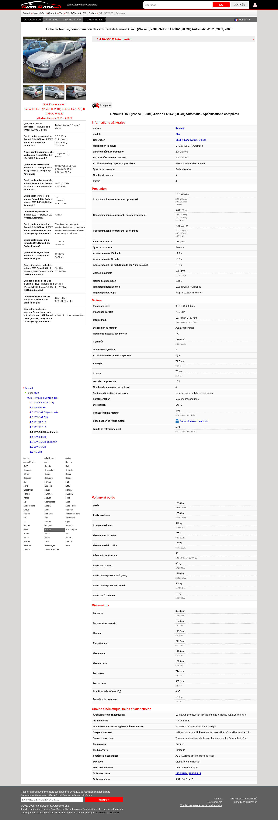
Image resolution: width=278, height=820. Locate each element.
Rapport (104, 799)
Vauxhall (27, 545)
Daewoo (27, 478)
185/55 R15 (195, 773)
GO (221, 4)
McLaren (48, 514)
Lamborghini (29, 506)
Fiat (67, 482)
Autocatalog (39, 13)
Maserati (69, 510)
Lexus (26, 510)
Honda (68, 490)
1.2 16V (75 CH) (38, 447)
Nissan (47, 521)
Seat (67, 533)
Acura (26, 458)
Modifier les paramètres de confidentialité (201, 805)
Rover (26, 533)
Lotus (47, 510)
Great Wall (28, 490)
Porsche (69, 525)
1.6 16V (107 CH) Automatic (44, 412)
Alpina (68, 458)
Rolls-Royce (71, 529)
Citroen (26, 474)
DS (24, 482)
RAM (25, 529)
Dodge (68, 478)
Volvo (67, 545)
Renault (52, 13)
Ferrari (47, 482)
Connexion (53, 19)
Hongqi (26, 494)
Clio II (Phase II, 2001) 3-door (81, 13)
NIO (25, 521)
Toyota (68, 541)
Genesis (48, 486)
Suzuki (26, 541)
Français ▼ (245, 19)
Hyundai (69, 494)
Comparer (105, 105)
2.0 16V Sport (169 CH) (42, 402)
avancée (239, 4)
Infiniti (26, 498)
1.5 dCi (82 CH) (38, 422)
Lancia (47, 506)
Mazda (26, 514)
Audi (46, 462)
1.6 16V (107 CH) (39, 417)
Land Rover (70, 506)
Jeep (67, 498)
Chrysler (69, 470)
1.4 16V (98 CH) (38, 437)
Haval (47, 490)
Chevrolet (48, 470)
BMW (25, 466)
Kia (24, 502)
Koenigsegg (49, 502)
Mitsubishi (70, 518)
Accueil (26, 13)
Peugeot (48, 525)
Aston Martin (29, 462)
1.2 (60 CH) (36, 451)
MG (25, 518)
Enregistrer (73, 19)
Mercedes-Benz (72, 514)
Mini (46, 518)
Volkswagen (49, 545)
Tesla (46, 541)
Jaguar (47, 498)
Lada (67, 502)
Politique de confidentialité (243, 798)
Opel (67, 521)
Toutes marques (51, 549)
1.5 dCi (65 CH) (38, 427)
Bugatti (47, 466)
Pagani (26, 525)
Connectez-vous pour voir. (194, 421)
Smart (47, 537)
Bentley (68, 462)
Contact (218, 798)
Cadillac (27, 470)
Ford (25, 486)
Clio (61, 13)
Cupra (47, 474)
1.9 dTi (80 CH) (38, 407)
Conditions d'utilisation (245, 802)
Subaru (68, 537)
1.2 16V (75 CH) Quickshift (43, 442)
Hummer (48, 494)
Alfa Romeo (49, 458)
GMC (67, 486)
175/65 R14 (181, 773)
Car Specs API (95, 19)
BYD (67, 466)
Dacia (68, 474)
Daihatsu (48, 478)
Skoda (26, 537)
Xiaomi (26, 549)
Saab (46, 533)
